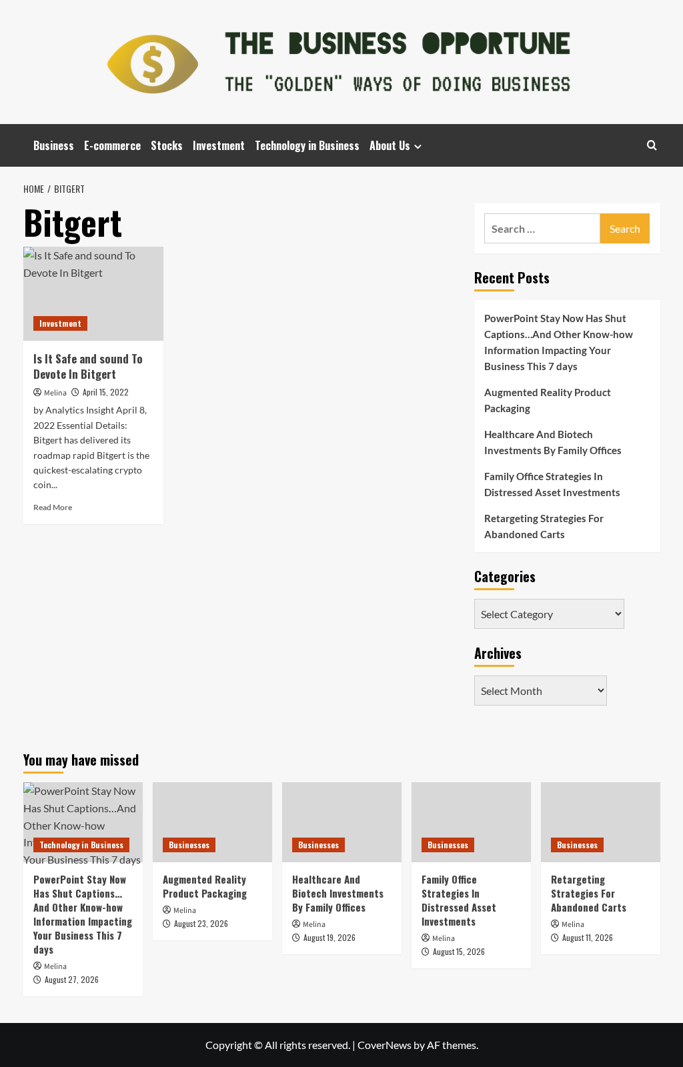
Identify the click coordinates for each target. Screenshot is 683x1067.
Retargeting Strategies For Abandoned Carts (544, 526)
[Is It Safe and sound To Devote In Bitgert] (93, 293)
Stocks (167, 145)
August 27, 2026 (72, 979)
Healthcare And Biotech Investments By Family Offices (553, 442)
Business (53, 145)
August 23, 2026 (201, 923)
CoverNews (385, 1044)
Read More (52, 507)
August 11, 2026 (587, 937)
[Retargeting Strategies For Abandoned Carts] (600, 822)
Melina (55, 393)
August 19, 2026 (329, 937)
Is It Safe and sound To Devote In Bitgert (88, 366)
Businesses (189, 844)
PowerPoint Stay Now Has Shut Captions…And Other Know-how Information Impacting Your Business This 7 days (558, 342)
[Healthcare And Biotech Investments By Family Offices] (342, 822)
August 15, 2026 (459, 951)
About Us (390, 145)
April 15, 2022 (106, 391)
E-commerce (112, 145)
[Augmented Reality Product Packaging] (212, 822)
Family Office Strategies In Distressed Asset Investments (552, 484)
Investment (219, 145)
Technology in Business (307, 145)
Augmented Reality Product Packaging (547, 400)
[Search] (652, 145)
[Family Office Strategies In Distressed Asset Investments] (471, 822)
